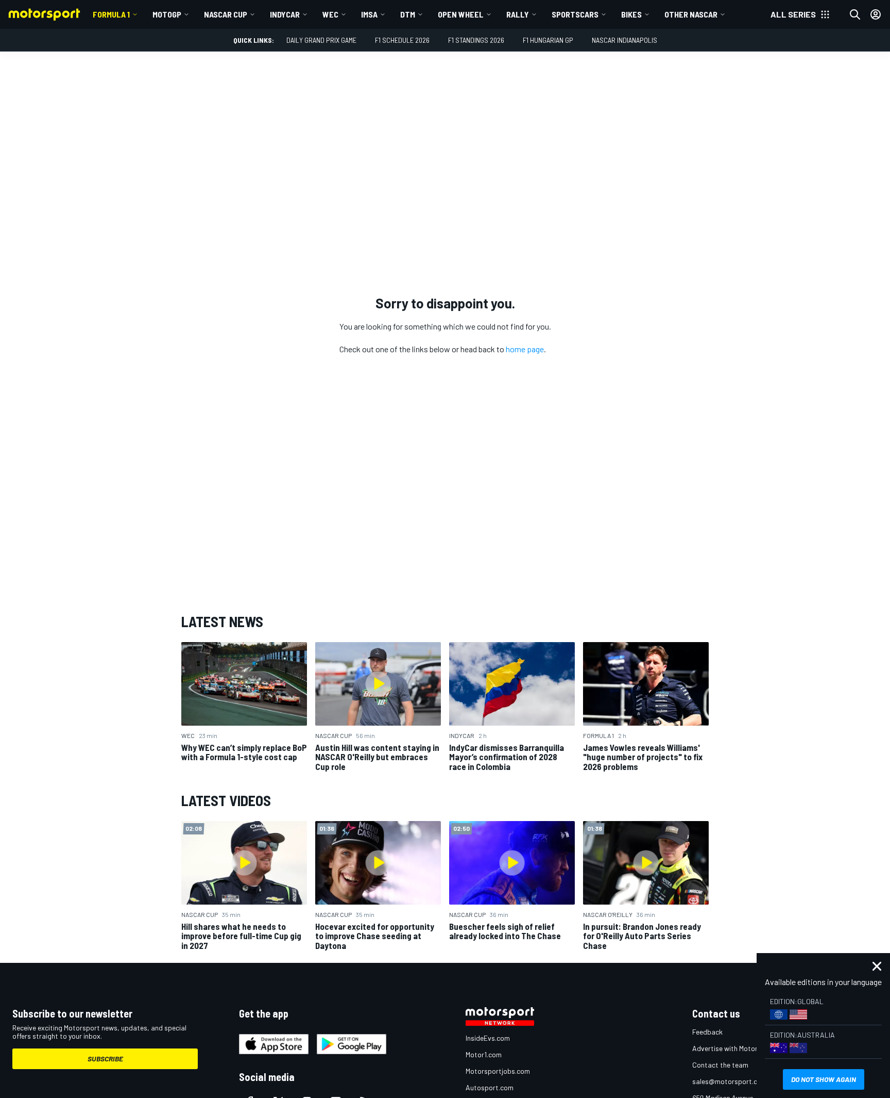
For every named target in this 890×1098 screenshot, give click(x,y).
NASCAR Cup (225, 14)
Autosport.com (490, 1087)
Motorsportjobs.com (498, 1071)
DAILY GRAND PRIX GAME (321, 40)
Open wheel (461, 14)
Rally (517, 14)
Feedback (707, 1031)
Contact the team (720, 1064)
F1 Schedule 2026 (402, 40)
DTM (407, 14)
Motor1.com (484, 1054)
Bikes (631, 14)
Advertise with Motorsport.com (741, 1048)
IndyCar (285, 14)
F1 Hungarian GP (548, 40)
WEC (330, 14)
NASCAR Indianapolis (624, 40)
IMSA (369, 14)
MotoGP (166, 14)
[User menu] (875, 14)
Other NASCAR (690, 14)
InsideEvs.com (488, 1038)
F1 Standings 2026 (476, 40)
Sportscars (575, 14)
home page (525, 349)
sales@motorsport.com (729, 1081)
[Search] (855, 14)
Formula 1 (111, 14)
